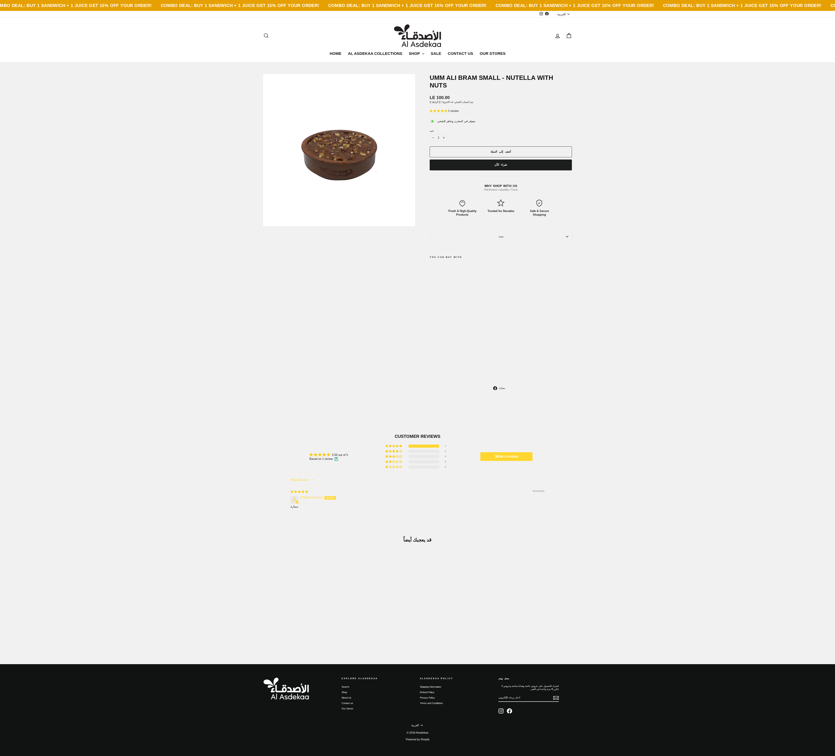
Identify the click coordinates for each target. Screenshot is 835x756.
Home (335, 53)
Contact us (460, 53)
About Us (346, 697)
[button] (439, 111)
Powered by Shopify (417, 739)
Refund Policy (427, 692)
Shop (415, 53)
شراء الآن (500, 164)
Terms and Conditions (431, 703)
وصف (500, 236)
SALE (436, 53)
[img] (299, 491)
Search (345, 686)
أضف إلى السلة (299, 623)
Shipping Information (430, 686)
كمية (432, 131)
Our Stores (493, 53)
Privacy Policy (427, 697)
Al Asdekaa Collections (375, 53)
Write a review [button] (506, 456)
